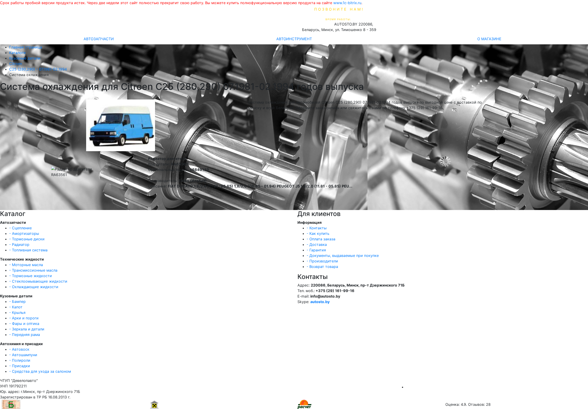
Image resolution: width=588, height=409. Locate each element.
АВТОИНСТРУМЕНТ (294, 39)
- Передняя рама (24, 334)
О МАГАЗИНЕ (489, 39)
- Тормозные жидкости (30, 275)
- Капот (16, 307)
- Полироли (19, 360)
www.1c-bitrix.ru (347, 2)
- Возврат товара (322, 266)
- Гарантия (316, 250)
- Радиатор (19, 244)
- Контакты (317, 228)
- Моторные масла (26, 264)
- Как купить (318, 233)
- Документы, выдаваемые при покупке (343, 255)
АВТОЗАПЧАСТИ (99, 39)
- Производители (322, 261)
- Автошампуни (23, 354)
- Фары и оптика (24, 323)
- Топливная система (28, 250)
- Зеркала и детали (26, 329)
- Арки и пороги (24, 318)
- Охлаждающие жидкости (33, 286)
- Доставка (317, 244)
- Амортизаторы (24, 233)
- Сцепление (20, 228)
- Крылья (17, 312)
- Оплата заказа (321, 239)
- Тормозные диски (27, 239)
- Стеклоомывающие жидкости (38, 281)
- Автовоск (19, 349)
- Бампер (17, 301)
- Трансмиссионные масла (33, 270)
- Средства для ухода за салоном (40, 371)
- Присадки (19, 366)
